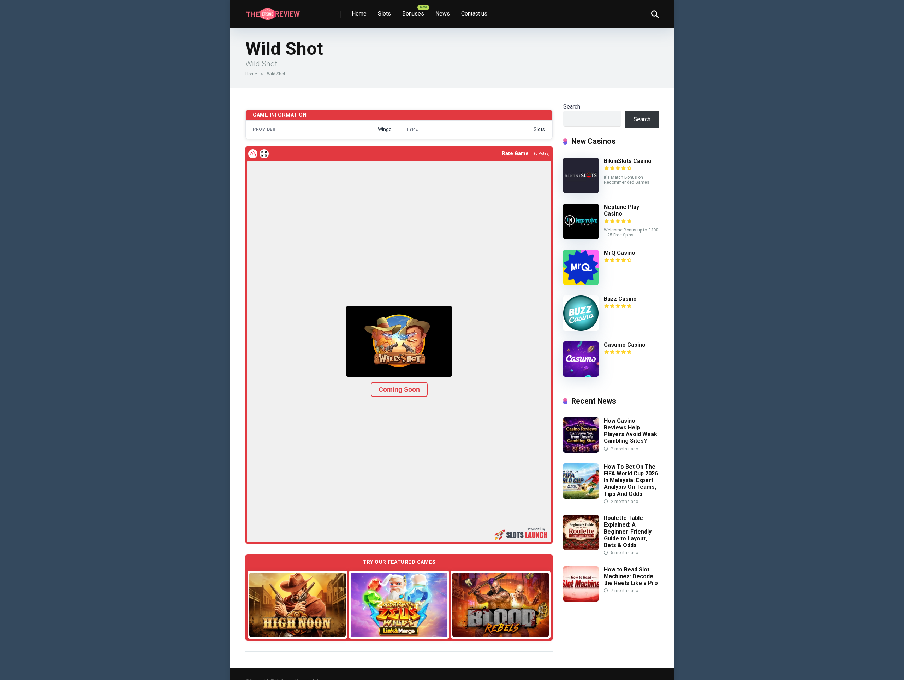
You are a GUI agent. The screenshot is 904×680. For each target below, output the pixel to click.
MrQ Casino (619, 253)
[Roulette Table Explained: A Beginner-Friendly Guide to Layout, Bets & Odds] (581, 548)
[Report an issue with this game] (252, 153)
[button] (399, 341)
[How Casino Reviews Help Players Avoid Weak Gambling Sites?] (581, 450)
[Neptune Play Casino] (581, 237)
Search (571, 106)
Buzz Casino (620, 298)
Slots (384, 13)
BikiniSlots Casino (628, 161)
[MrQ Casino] (581, 283)
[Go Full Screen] (264, 153)
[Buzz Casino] (581, 329)
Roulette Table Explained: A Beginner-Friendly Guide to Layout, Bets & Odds (628, 532)
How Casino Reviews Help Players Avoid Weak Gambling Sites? (630, 431)
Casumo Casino (625, 344)
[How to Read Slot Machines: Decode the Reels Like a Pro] (581, 599)
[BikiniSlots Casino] (581, 191)
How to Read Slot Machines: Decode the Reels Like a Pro (631, 576)
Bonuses (413, 13)
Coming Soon (399, 389)
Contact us (474, 13)
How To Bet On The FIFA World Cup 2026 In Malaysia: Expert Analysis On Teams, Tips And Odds (631, 480)
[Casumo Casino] (581, 374)
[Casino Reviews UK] (272, 11)
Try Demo (298, 604)
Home (359, 13)
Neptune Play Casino (621, 210)
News (442, 13)
